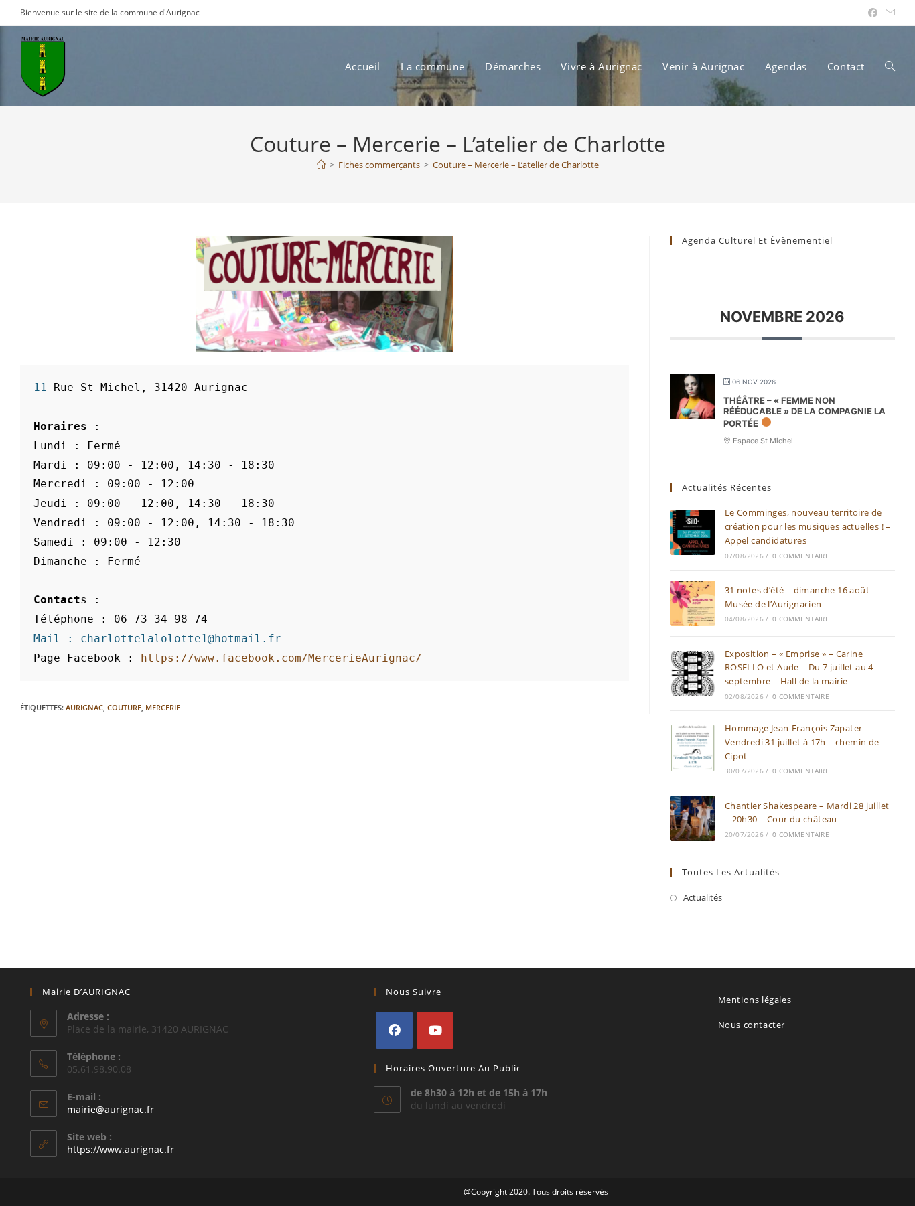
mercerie (162, 707)
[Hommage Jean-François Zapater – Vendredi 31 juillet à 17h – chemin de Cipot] (692, 748)
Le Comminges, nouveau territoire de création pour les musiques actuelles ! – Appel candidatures (808, 526)
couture (124, 707)
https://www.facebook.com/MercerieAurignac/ (281, 658)
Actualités (702, 897)
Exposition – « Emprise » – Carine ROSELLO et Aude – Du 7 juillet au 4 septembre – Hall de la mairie (799, 668)
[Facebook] (394, 1030)
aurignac (84, 707)
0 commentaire (800, 555)
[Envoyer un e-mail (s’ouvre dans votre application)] (888, 12)
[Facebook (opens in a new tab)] (873, 12)
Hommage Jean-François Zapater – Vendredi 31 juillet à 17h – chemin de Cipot (802, 742)
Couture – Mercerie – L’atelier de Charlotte (516, 165)
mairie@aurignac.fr (110, 1109)
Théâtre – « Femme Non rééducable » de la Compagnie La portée (804, 411)
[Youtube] (435, 1030)
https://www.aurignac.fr (120, 1149)
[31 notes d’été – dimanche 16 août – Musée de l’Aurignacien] (692, 603)
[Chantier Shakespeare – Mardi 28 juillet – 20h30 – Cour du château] (692, 818)
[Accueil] (321, 165)
